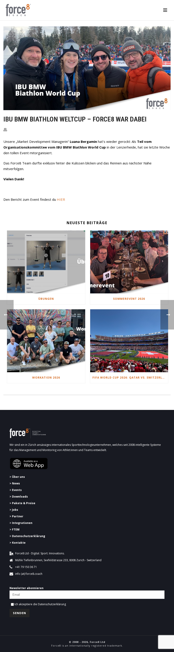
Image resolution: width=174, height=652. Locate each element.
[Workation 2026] (46, 340)
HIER (61, 199)
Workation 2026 (46, 377)
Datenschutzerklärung (52, 604)
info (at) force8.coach (28, 574)
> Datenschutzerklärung (27, 536)
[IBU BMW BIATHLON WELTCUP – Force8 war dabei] (87, 68)
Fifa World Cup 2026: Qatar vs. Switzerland (130, 377)
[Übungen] (46, 262)
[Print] (7, 129)
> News (15, 483)
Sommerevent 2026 (129, 299)
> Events (16, 490)
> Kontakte (18, 543)
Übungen (46, 299)
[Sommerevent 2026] (129, 262)
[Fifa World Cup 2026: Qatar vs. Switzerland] (129, 340)
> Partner (16, 516)
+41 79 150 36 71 (26, 567)
